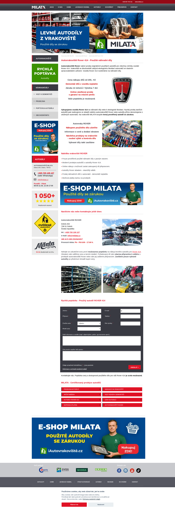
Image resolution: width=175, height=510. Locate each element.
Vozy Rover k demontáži (114, 394)
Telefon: (107, 316)
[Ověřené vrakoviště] (45, 223)
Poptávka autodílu (45, 108)
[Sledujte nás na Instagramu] (126, 470)
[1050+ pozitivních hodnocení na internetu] (45, 199)
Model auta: (66, 328)
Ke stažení (122, 482)
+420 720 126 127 (72, 232)
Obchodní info (42, 115)
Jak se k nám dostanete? (72, 239)
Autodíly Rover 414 (71, 400)
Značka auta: (67, 323)
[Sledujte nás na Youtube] (133, 470)
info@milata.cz (74, 236)
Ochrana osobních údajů (91, 499)
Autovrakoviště (43, 58)
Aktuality (40, 482)
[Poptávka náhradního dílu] (45, 73)
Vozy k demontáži (44, 94)
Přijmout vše (74, 504)
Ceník (52, 482)
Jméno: (65, 310)
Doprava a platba (70, 405)
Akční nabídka (69, 394)
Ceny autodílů (110, 400)
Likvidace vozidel (66, 482)
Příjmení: (65, 316)
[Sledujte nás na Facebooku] (120, 470)
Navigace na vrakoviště (114, 389)
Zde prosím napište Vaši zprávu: (73, 349)
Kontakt (135, 482)
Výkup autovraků (83, 482)
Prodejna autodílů (71, 389)
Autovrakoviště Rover (114, 405)
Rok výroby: (108, 323)
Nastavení (101, 504)
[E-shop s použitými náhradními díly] (101, 194)
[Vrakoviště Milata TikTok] (139, 470)
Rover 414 (136, 252)
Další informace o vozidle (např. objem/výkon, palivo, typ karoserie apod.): (86, 334)
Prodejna (40, 101)
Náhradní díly (42, 88)
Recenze (110, 482)
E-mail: (107, 310)
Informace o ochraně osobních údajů (75, 369)
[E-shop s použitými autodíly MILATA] (88, 438)
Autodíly (99, 482)
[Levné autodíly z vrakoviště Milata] (87, 33)
